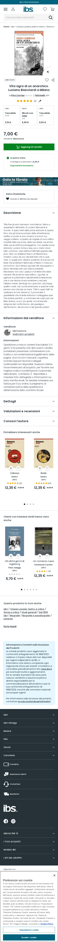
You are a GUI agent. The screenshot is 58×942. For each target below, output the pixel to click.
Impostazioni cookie (29, 929)
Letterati (8, 618)
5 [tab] (33, 589)
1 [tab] (29, 73)
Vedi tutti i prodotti (23, 334)
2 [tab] (27, 504)
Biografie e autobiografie (36, 615)
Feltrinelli (40, 95)
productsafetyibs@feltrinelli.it (34, 701)
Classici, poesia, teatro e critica (27, 609)
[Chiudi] (54, 875)
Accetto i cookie (28, 937)
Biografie (15, 615)
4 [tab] (33, 504)
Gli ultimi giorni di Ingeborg (14, 563)
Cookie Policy (46, 923)
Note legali (10, 626)
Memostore (18, 138)
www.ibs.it (46, 669)
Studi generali (29, 612)
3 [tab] (30, 504)
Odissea (14, 473)
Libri (6, 609)
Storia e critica (11, 612)
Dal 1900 (43, 612)
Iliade (43, 473)
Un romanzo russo (43, 561)
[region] (29, 906)
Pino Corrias (18, 95)
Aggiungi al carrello (31, 146)
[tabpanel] (29, 53)
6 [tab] (36, 589)
